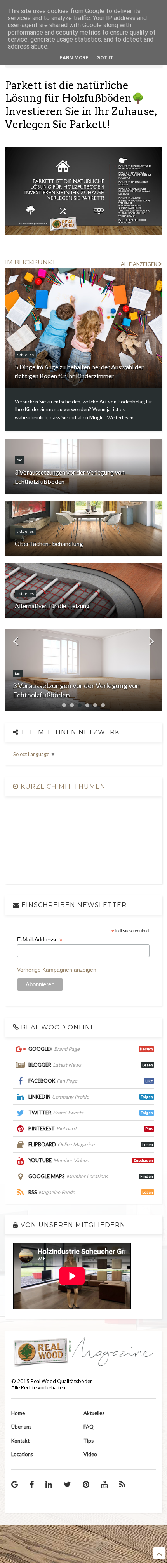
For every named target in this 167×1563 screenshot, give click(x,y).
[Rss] (122, 1484)
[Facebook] (32, 1484)
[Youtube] (104, 1484)
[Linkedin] (48, 1484)
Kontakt (20, 1441)
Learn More (72, 58)
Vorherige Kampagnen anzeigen (56, 970)
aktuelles (25, 354)
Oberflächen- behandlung (49, 543)
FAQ (89, 1427)
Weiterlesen (120, 418)
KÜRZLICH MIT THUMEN (62, 786)
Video (90, 1454)
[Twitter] (67, 1484)
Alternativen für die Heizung (52, 605)
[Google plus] (14, 1484)
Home (18, 1413)
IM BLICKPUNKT (30, 262)
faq (20, 459)
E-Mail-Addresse (40, 939)
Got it (105, 58)
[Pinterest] (86, 1484)
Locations (22, 1454)
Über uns (21, 1427)
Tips (89, 1441)
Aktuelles (94, 1413)
